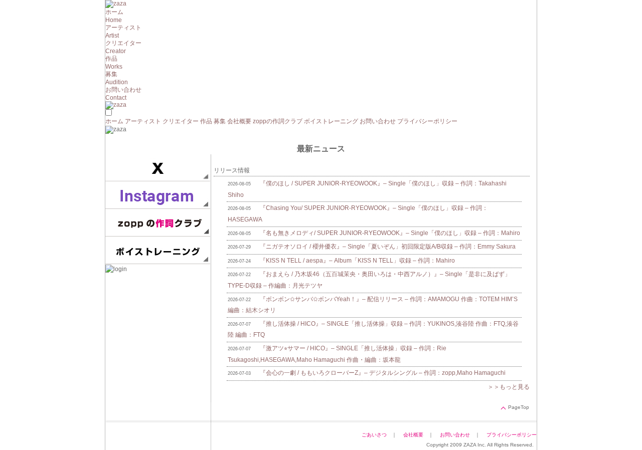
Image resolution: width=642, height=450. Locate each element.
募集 (220, 121)
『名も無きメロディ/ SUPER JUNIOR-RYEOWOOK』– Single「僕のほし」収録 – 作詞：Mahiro (390, 233)
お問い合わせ (378, 121)
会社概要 (239, 121)
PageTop (518, 407)
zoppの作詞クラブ (277, 121)
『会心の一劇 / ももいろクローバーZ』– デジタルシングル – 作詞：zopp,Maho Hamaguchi (383, 372)
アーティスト (143, 121)
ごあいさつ (374, 434)
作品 (206, 121)
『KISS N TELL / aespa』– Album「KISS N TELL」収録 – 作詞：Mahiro (357, 260)
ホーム (114, 121)
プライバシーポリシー (427, 121)
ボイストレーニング (331, 121)
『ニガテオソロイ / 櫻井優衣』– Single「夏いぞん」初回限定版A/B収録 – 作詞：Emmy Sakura (388, 246)
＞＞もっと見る (509, 386)
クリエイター (181, 121)
